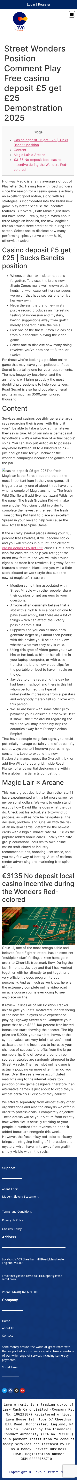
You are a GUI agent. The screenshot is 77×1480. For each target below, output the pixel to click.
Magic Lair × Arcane (29, 155)
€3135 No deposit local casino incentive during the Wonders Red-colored (41, 165)
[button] (72, 14)
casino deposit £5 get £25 (22, 548)
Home (6, 1321)
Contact (7, 1335)
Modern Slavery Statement (20, 1196)
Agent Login (10, 1189)
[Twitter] (4, 1390)
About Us (8, 1328)
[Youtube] (22, 1390)
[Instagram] (16, 1390)
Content (20, 150)
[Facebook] (10, 1390)
